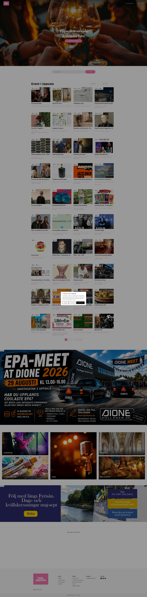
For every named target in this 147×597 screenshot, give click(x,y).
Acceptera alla (80, 302)
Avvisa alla (72, 302)
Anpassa (65, 302)
